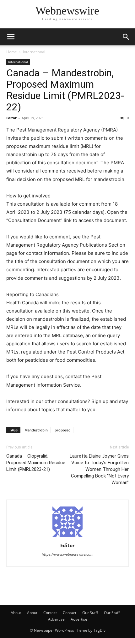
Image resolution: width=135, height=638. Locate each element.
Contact (50, 612)
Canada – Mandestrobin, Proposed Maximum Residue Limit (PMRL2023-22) (65, 90)
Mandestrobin (36, 430)
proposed (63, 430)
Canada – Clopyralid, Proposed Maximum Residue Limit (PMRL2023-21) (35, 462)
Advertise (56, 619)
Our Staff (90, 612)
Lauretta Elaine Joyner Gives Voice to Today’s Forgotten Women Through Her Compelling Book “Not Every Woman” (99, 469)
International (34, 52)
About (16, 612)
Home (11, 52)
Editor (11, 117)
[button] (11, 36)
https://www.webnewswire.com (68, 554)
